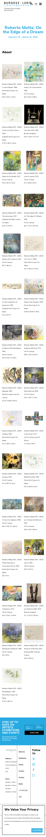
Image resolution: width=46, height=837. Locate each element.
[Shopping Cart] (36, 4)
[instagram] (33, 764)
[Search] (32, 4)
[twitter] (33, 759)
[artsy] (33, 775)
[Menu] (40, 4)
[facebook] (33, 769)
